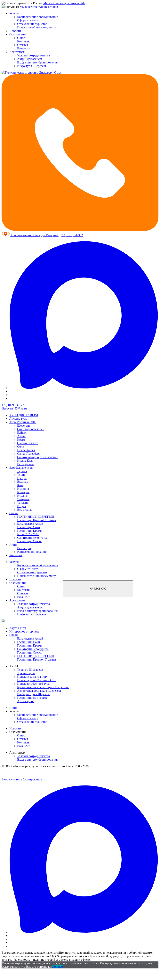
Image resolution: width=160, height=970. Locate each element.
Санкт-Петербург (28, 453)
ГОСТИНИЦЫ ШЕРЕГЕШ (35, 516)
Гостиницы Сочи (28, 527)
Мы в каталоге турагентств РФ (64, 3)
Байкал (22, 432)
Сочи (20, 446)
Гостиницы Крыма (29, 530)
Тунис (21, 474)
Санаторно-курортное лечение (37, 457)
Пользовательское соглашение (59, 773)
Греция (22, 478)
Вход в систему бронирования (37, 62)
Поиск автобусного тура (33, 683)
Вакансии (23, 48)
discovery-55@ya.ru (14, 408)
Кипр (20, 485)
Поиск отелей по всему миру (36, 27)
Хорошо (57, 966)
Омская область (27, 443)
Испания (23, 488)
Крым (21, 439)
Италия (22, 495)
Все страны (24, 509)
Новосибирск (26, 450)
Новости (15, 31)
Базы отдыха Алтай (30, 523)
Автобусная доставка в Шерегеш (39, 690)
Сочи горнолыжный (30, 429)
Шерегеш (23, 425)
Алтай (21, 436)
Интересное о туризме (24, 631)
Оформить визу (27, 20)
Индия (21, 506)
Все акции (24, 548)
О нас (21, 38)
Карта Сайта (17, 628)
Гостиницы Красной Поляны (36, 520)
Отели (13, 513)
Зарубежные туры (21, 467)
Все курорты (25, 464)
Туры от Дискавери (30, 669)
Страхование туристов (32, 23)
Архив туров (25, 701)
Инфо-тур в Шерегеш (31, 66)
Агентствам (17, 52)
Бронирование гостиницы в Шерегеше (43, 687)
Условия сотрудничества (33, 55)
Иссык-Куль (25, 460)
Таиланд (22, 502)
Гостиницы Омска (29, 541)
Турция (22, 471)
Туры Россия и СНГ (22, 422)
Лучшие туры (18, 418)
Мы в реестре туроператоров (39, 6)
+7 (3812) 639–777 (14, 405)
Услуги (14, 13)
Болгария (23, 492)
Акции (14, 544)
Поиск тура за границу (32, 676)
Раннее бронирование (31, 551)
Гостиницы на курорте (32, 697)
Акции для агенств (30, 59)
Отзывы (22, 45)
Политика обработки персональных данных (23, 773)
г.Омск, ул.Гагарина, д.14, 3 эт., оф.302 (57, 235)
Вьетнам (22, 481)
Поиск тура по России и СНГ (36, 680)
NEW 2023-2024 (28, 534)
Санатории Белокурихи (33, 537)
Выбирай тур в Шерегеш (33, 694)
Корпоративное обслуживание (37, 16)
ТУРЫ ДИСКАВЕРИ (23, 415)
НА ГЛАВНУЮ (98, 588)
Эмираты (23, 499)
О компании (17, 34)
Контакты (23, 41)
